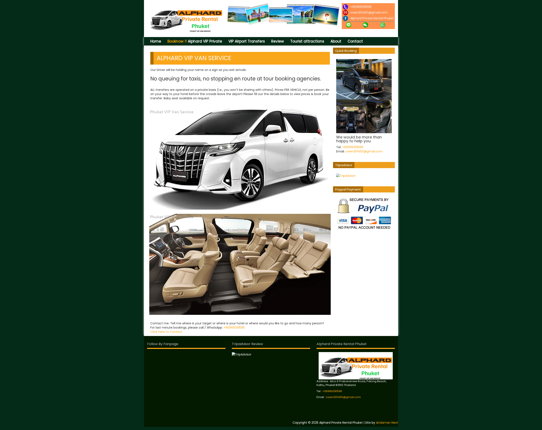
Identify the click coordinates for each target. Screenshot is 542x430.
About (335, 41)
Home (155, 41)
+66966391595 (361, 7)
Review (277, 41)
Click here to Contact (166, 332)
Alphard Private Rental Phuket (372, 18)
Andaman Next (387, 422)
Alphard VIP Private (194, 41)
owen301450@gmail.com (368, 12)
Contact (355, 41)
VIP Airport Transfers (246, 41)
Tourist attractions (307, 41)
